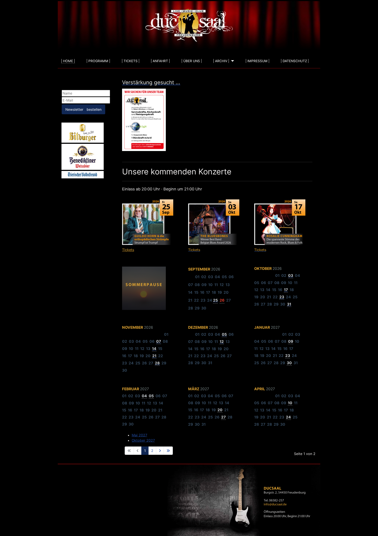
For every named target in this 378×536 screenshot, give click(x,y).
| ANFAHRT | (160, 61)
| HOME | (68, 61)
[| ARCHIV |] (231, 61)
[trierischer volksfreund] (82, 174)
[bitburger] (82, 132)
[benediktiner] (82, 157)
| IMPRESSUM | (257, 61)
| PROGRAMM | (98, 61)
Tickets (128, 250)
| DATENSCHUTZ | (295, 61)
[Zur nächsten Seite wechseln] (160, 450)
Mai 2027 (139, 435)
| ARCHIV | (221, 61)
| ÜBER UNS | (191, 61)
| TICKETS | (131, 61)
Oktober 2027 (143, 440)
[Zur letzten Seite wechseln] (168, 450)
